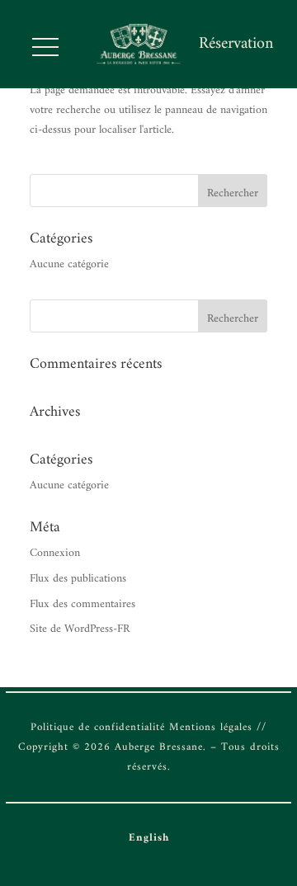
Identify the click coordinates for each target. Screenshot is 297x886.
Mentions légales (210, 727)
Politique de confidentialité (98, 727)
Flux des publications (78, 578)
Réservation (236, 44)
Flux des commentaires (82, 604)
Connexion (55, 553)
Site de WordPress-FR (80, 629)
